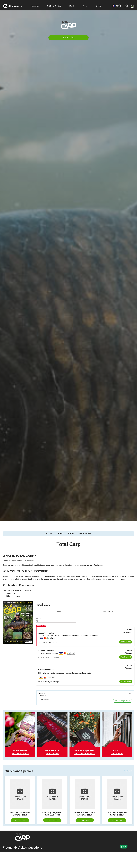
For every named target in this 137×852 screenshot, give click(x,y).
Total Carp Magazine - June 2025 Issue (52, 813)
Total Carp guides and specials (84, 753)
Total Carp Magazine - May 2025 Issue (19, 813)
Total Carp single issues (20, 753)
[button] (40, 6)
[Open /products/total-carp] (52, 732)
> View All (128, 771)
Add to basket (125, 642)
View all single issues (122, 701)
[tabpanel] (68, 570)
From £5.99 (20, 820)
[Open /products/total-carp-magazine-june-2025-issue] (52, 794)
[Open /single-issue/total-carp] (20, 734)
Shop (60, 533)
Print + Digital (108, 611)
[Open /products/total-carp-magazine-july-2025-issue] (117, 794)
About (49, 533)
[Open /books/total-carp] (117, 734)
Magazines (35, 6)
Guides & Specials (54, 6)
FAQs (71, 533)
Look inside (85, 533)
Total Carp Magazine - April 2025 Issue (84, 813)
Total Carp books (117, 753)
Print (59, 611)
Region (38, 618)
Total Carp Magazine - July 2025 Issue (117, 813)
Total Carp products (52, 753)
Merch (71, 6)
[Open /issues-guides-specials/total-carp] (85, 734)
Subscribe (68, 37)
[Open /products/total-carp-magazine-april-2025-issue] (85, 794)
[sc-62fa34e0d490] (13, 6)
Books (85, 6)
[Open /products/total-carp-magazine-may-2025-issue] (20, 794)
